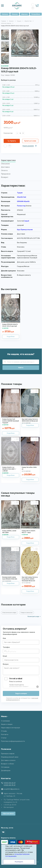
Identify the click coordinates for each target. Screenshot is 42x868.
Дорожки (24, 14)
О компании (5, 721)
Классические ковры (9, 612)
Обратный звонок (8, 813)
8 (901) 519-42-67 (9, 783)
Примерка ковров (7, 753)
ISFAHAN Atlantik (6, 23)
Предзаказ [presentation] (5, 174)
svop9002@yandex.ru (11, 789)
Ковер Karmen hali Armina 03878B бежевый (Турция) (10, 420)
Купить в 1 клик (30, 141)
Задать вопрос (21, 693)
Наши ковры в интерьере (10, 728)
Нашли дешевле (28, 146)
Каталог (5, 14)
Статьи (3, 738)
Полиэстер (21, 206)
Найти (20, 367)
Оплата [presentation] (4, 170)
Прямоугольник (27, 229)
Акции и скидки (6, 724)
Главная (3, 21)
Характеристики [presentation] (8, 160)
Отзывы (4, 731)
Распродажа (35, 14)
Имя (4, 638)
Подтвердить (19, 861)
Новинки (15, 14)
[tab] (21, 161)
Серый (26, 221)
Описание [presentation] (5, 164)
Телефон (6, 647)
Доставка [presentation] (5, 167)
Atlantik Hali (28, 21)
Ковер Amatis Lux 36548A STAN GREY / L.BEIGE (9, 469)
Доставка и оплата (8, 760)
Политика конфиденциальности (13, 741)
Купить (13, 141)
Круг (18, 229)
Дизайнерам (5, 770)
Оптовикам (5, 767)
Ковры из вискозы (27, 612)
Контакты (4, 734)
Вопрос (6, 664)
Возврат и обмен (7, 764)
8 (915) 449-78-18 (9, 785)
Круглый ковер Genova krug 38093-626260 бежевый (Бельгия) (30, 578)
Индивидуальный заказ (9, 757)
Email (5, 656)
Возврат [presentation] (4, 177)
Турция (19, 21)
